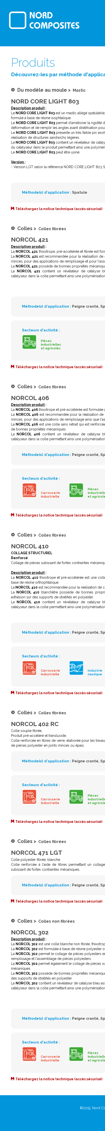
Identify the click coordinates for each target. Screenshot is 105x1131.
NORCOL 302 (30, 932)
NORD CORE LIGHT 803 (45, 101)
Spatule (79, 192)
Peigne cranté (85, 306)
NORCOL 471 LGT (36, 852)
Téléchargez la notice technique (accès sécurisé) (58, 209)
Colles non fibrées (56, 921)
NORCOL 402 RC (35, 724)
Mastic (79, 90)
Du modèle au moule (42, 90)
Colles (24, 228)
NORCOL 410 (30, 546)
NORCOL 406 (30, 398)
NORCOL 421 (29, 239)
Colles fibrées (52, 228)
